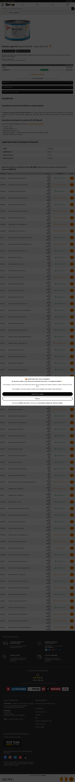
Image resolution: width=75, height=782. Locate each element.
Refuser (37, 398)
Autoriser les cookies (38, 394)
